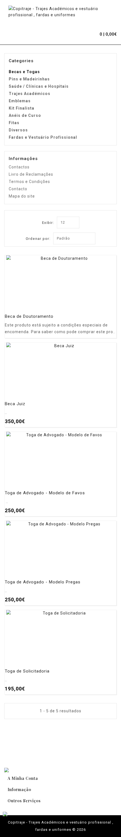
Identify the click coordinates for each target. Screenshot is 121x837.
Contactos (19, 167)
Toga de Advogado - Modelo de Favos (45, 493)
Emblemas (20, 101)
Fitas (14, 122)
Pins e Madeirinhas (29, 79)
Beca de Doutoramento (29, 316)
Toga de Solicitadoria (27, 671)
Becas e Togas (24, 71)
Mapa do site (22, 196)
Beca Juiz (15, 404)
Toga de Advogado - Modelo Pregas (42, 582)
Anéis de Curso (25, 115)
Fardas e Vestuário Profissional (43, 137)
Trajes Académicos (29, 93)
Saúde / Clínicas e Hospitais (39, 86)
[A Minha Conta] (81, 33)
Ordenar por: (38, 239)
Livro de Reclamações (31, 174)
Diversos (18, 130)
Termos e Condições (29, 181)
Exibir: (48, 223)
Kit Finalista (21, 108)
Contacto (18, 189)
